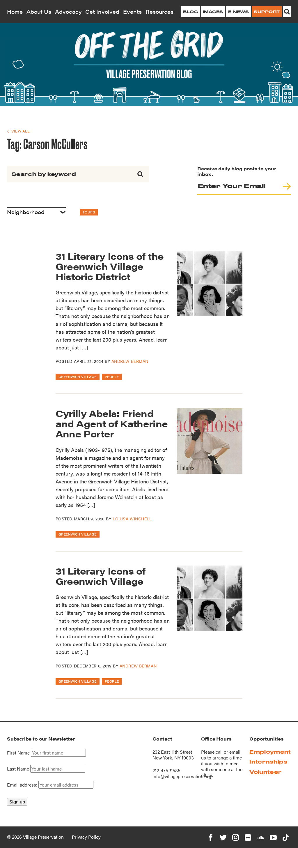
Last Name (18, 769)
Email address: (22, 784)
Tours (89, 212)
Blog (190, 12)
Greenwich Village (77, 376)
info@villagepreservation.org (181, 776)
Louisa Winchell (132, 519)
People (112, 376)
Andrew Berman (129, 361)
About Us (38, 11)
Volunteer (265, 772)
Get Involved (102, 11)
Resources (159, 11)
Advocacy (68, 11)
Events (132, 11)
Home (15, 11)
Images (213, 12)
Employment (270, 752)
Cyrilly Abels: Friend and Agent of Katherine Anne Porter (112, 423)
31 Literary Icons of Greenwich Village (101, 575)
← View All (18, 131)
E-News (238, 12)
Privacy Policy (86, 836)
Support (267, 12)
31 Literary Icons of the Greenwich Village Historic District (110, 266)
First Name (18, 753)
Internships (268, 761)
